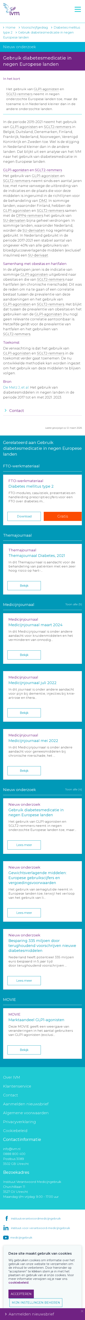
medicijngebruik (21, 1237)
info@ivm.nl (11, 1149)
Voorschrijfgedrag (34, 27)
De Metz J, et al (16, 387)
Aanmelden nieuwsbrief (25, 1104)
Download (24, 516)
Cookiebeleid (15, 1131)
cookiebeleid (18, 1282)
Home (10, 27)
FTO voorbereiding (21, 16)
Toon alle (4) (73, 789)
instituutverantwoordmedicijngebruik (36, 1218)
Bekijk (24, 586)
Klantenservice (17, 1086)
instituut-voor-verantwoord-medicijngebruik (40, 1228)
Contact (10, 1095)
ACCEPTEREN (21, 1294)
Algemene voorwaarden (26, 1113)
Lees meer (24, 845)
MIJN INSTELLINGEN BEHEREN (36, 1302)
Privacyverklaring (19, 1122)
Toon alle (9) (73, 604)
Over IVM (11, 1077)
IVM (28, 9)
